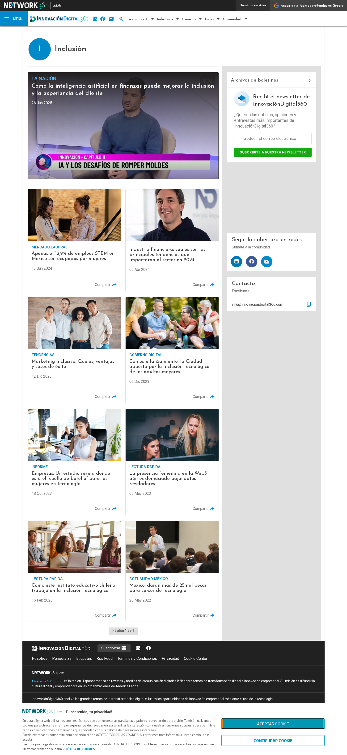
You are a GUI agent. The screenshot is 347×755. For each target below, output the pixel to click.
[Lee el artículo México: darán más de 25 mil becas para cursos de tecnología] (172, 571)
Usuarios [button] (189, 19)
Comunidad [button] (232, 19)
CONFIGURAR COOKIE (273, 740)
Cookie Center (195, 658)
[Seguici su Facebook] (148, 648)
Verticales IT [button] (138, 19)
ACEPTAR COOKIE (273, 724)
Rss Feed (105, 658)
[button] (14, 18)
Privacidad (170, 658)
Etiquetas (84, 658)
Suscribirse (111, 648)
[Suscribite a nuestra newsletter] (266, 261)
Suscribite (273, 152)
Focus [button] (209, 19)
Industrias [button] (165, 19)
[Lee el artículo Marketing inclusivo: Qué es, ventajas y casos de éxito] (74, 350)
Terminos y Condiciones (137, 658)
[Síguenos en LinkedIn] (236, 261)
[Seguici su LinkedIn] (138, 648)
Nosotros (39, 658)
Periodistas (62, 658)
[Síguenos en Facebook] (251, 261)
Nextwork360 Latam (47, 681)
